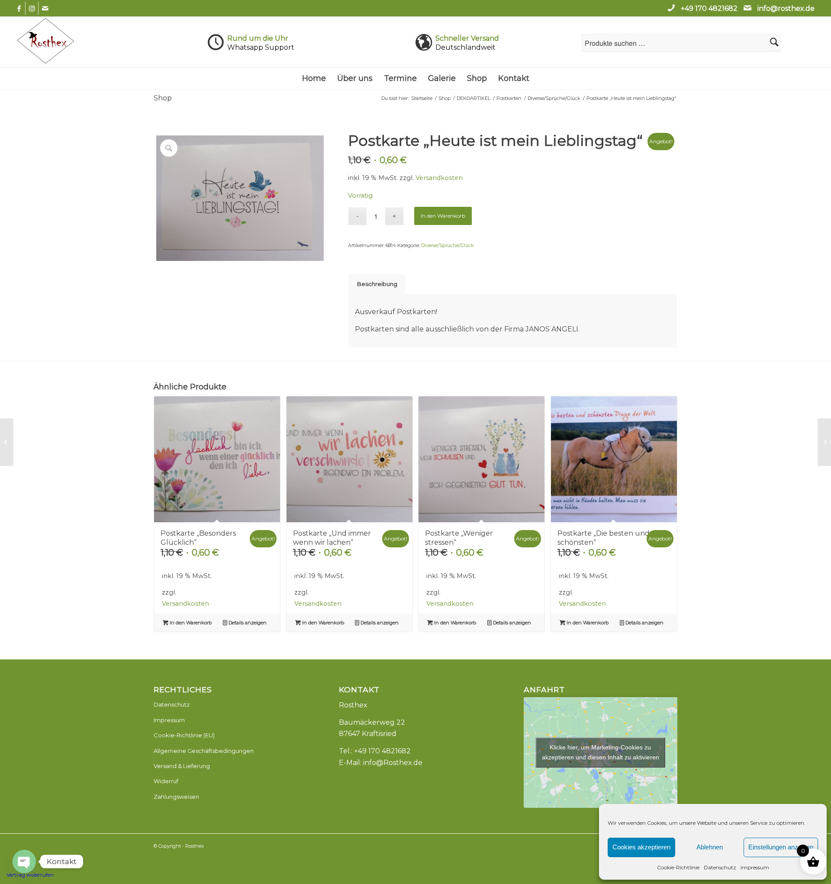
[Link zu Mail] (45, 8)
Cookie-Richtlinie (678, 867)
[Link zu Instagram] (32, 8)
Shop (163, 98)
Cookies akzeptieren (641, 847)
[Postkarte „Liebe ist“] (6, 442)
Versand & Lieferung (182, 765)
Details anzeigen (247, 623)
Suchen (774, 41)
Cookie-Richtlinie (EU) (184, 735)
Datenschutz (720, 867)
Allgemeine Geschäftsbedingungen (204, 750)
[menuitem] (314, 78)
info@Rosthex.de (392, 763)
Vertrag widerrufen (30, 874)
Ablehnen (709, 847)
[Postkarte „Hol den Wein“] (824, 442)
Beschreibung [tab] (377, 283)
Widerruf (166, 781)
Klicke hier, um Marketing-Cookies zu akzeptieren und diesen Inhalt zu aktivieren (600, 752)
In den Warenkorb (443, 215)
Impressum (755, 867)
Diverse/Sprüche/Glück (447, 245)
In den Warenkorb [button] (190, 623)
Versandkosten (439, 178)
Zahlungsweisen (176, 796)
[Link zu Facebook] (19, 8)
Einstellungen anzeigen (780, 847)
